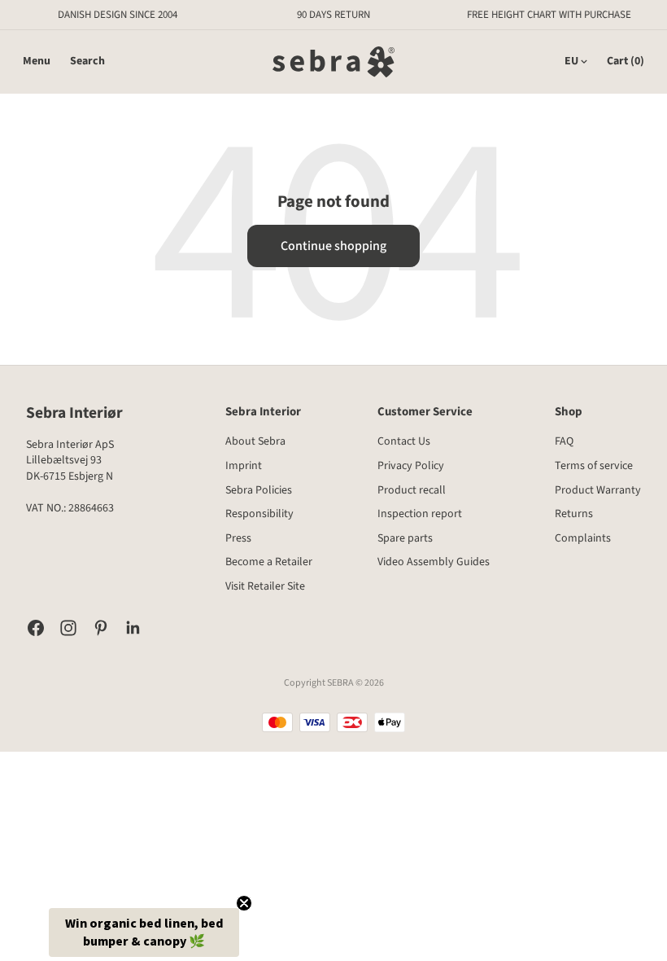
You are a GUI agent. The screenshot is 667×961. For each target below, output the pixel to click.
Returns (574, 514)
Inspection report (419, 514)
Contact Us (403, 441)
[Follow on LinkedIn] (133, 628)
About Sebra (255, 441)
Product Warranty (598, 490)
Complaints (583, 538)
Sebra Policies (258, 490)
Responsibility (259, 514)
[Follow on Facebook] (36, 628)
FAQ (564, 441)
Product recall (411, 490)
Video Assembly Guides (433, 562)
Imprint (243, 466)
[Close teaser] (244, 903)
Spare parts (405, 538)
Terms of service (594, 466)
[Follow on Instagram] (68, 628)
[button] (144, 932)
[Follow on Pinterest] (101, 628)
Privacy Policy (410, 466)
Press (238, 538)
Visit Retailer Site (265, 586)
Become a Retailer (268, 562)
